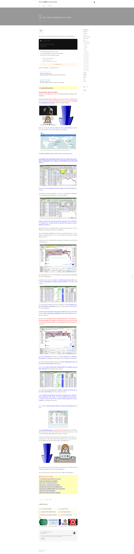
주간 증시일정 (86, 43)
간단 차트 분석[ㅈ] (86, 63)
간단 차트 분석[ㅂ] (86, 59)
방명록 (44, 5)
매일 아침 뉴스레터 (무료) (45, 81)
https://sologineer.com (44, 79)
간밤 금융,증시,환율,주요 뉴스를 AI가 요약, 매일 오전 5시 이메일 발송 (52, 82)
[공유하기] (42, 499)
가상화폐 (84, 72)
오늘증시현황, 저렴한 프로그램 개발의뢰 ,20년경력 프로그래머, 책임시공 (52, 74)
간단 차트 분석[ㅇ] (86, 62)
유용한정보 (85, 74)
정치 (84, 79)
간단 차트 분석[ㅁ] (86, 58)
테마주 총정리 (85, 31)
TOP (94, 550)
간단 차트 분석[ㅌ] (86, 68)
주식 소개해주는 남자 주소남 (48, 2)
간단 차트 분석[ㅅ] (86, 61)
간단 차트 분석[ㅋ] (86, 66)
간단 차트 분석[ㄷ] (86, 55)
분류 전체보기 (85, 29)
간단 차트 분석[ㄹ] (86, 57)
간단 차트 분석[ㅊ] (86, 65)
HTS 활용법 (85, 44)
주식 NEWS (85, 50)
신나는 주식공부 (85, 42)
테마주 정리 (50, 5)
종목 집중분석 (86, 47)
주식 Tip (84, 35)
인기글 (87, 86)
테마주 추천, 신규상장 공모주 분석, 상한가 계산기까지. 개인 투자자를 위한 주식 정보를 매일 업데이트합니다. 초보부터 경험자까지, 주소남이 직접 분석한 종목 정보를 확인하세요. (57, 536)
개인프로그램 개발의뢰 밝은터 (46, 73)
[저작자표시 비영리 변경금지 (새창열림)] (50, 499)
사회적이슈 (85, 75)
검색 (92, 2)
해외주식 (85, 48)
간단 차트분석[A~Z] (86, 51)
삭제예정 (84, 81)
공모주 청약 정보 (85, 38)
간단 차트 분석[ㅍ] (86, 69)
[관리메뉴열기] (132, 276)
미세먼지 (84, 77)
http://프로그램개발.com (44, 71)
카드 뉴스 (84, 40)
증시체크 (84, 33)
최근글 (84, 86)
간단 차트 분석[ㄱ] (86, 53)
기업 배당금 (85, 46)
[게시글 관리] (43, 499)
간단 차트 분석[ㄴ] (86, 54)
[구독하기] (132, 278)
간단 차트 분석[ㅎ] (86, 70)
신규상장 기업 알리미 (86, 36)
